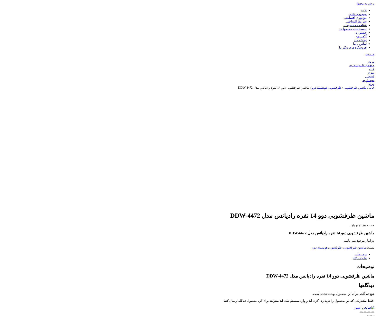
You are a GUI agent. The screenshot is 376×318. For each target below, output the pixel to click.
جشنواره (361, 32)
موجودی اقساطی (355, 17)
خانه (364, 10)
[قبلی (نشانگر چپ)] (372, 315)
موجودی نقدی (358, 14)
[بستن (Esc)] (361, 312)
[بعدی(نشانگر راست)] (369, 315)
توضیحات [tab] (361, 254)
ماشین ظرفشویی (355, 87)
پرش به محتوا (365, 3)
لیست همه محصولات (353, 29)
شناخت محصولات (355, 25)
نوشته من (360, 40)
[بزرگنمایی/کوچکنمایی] (372, 312)
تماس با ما (360, 43)
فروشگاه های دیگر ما (353, 47)
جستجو (369, 54)
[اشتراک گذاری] (365, 312)
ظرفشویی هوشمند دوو (326, 87)
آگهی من (361, 36)
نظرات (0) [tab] (360, 258)
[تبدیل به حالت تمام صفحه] (369, 312)
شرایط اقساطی (356, 21)
